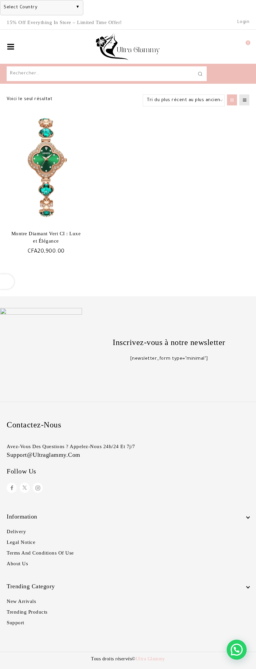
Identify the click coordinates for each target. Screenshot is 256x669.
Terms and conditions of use (40, 553)
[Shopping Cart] (241, 47)
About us (17, 563)
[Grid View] (232, 99)
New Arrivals (21, 601)
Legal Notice (21, 542)
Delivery (16, 531)
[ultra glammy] (128, 47)
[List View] (244, 99)
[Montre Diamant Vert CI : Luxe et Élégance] (46, 167)
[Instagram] (38, 488)
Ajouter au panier (46, 265)
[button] (237, 650)
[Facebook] (12, 488)
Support (15, 622)
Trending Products (27, 612)
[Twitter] (25, 488)
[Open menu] (11, 47)
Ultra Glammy (150, 658)
